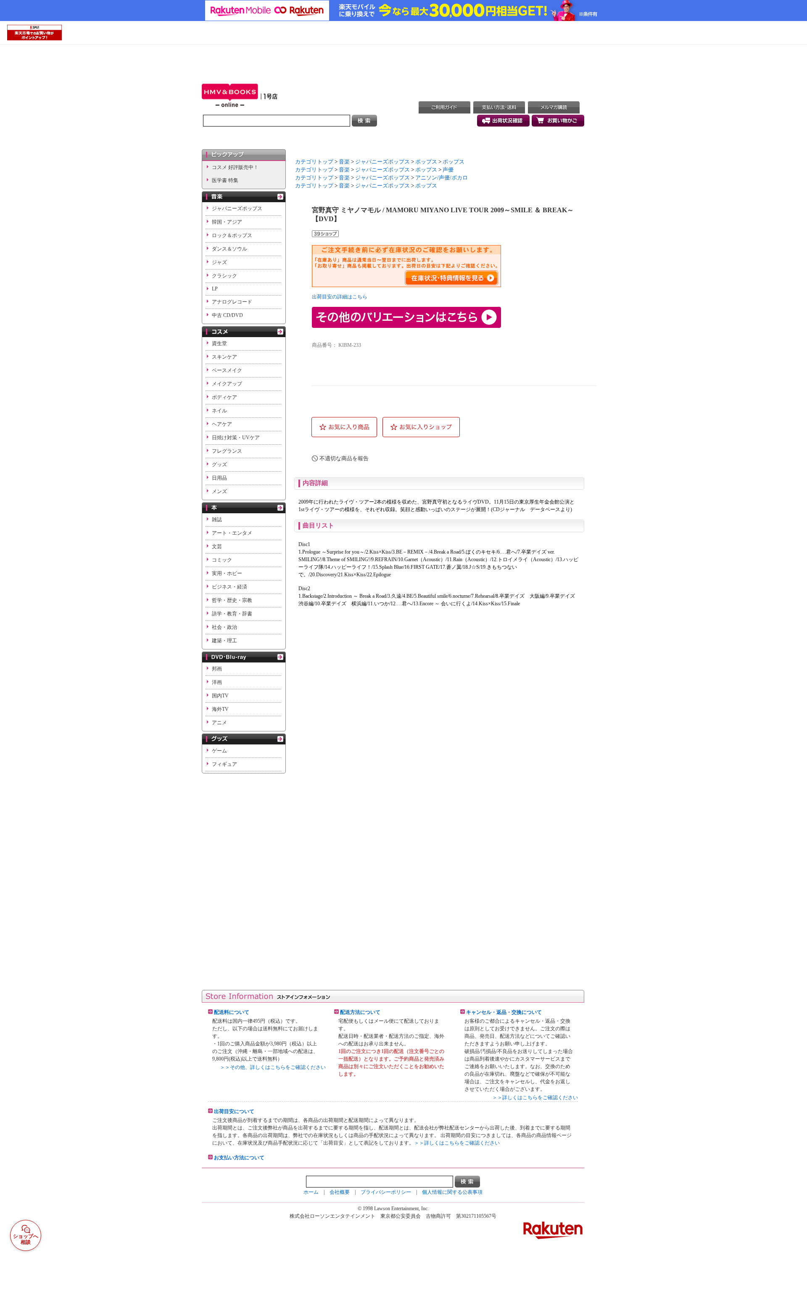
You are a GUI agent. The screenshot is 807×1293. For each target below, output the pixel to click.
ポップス (426, 162)
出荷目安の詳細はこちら (339, 297)
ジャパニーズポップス (382, 162)
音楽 (344, 162)
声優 (448, 170)
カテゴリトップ (314, 162)
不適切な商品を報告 (344, 458)
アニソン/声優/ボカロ (441, 178)
